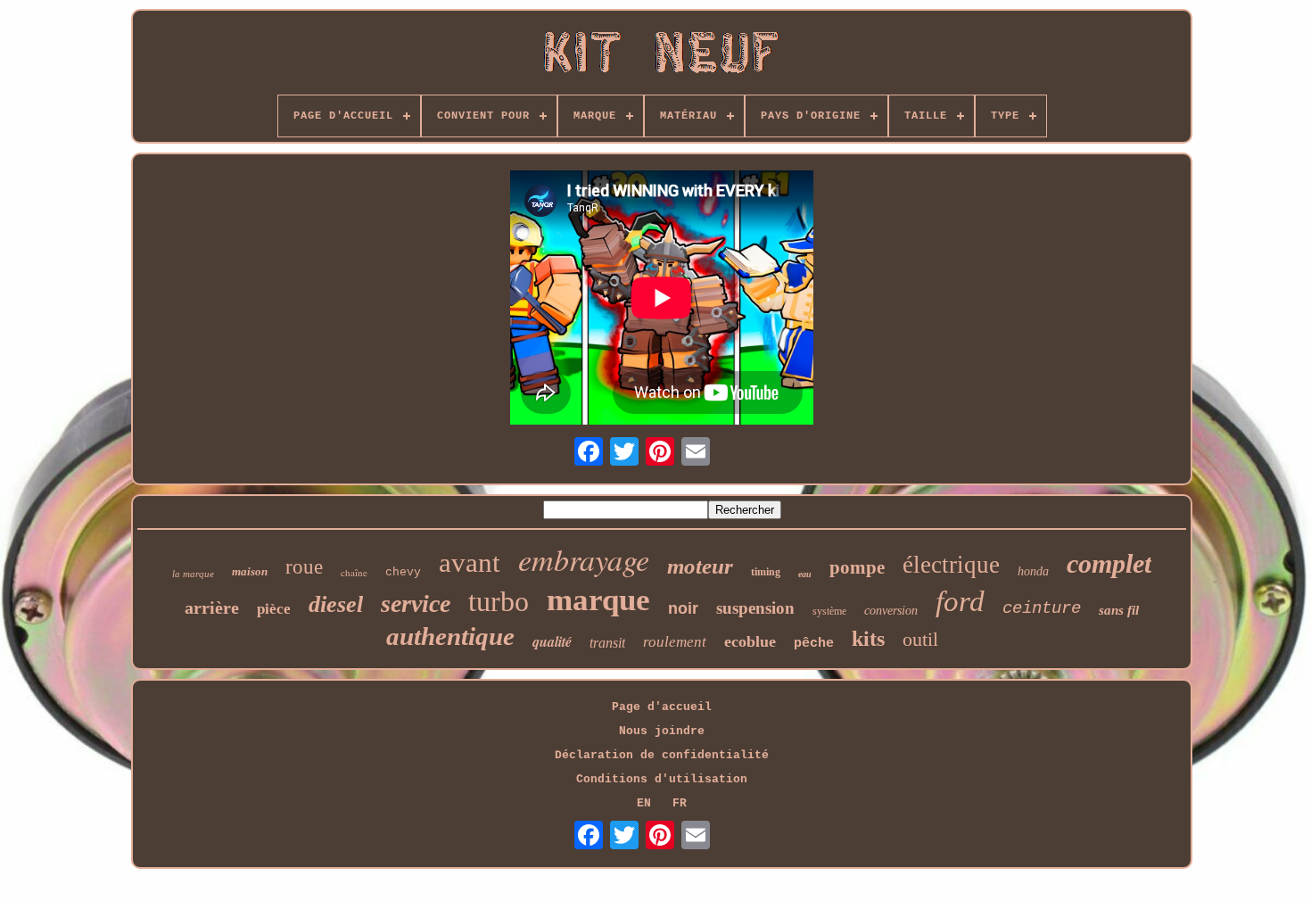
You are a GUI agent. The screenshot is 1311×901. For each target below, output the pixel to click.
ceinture (1041, 608)
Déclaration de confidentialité (662, 755)
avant (469, 562)
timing (765, 572)
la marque (193, 573)
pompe (857, 567)
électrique (951, 564)
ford (960, 601)
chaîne (354, 572)
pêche (814, 643)
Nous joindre (662, 731)
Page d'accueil (662, 707)
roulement (674, 641)
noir (683, 608)
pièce (274, 608)
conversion (891, 610)
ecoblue (750, 641)
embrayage (583, 559)
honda (1033, 571)
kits (868, 638)
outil (920, 639)
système (829, 611)
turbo (498, 601)
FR (679, 803)
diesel (336, 604)
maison (250, 571)
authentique (450, 636)
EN (644, 803)
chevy (403, 572)
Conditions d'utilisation (661, 779)
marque (598, 600)
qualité (552, 641)
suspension (755, 608)
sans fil (1119, 610)
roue (304, 567)
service (415, 603)
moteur (700, 566)
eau (805, 574)
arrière (212, 607)
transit (607, 642)
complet (1109, 563)
